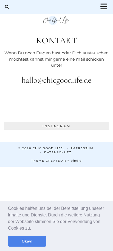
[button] (33, 228)
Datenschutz (58, 152)
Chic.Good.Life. (48, 148)
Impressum (82, 148)
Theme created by (56, 160)
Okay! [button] (27, 241)
